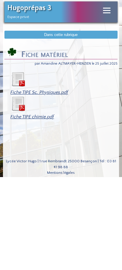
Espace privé (18, 17)
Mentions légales (61, 173)
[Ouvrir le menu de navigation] (107, 10)
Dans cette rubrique (61, 34)
